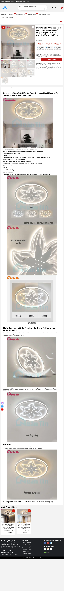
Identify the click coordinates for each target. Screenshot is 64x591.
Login (54, 7)
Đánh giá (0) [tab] (26, 87)
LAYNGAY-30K (41, 48)
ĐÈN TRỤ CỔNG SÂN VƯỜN (7, 17)
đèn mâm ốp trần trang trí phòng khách (48, 67)
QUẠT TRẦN (12, 14)
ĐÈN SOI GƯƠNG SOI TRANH (44, 14)
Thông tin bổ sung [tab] (14, 87)
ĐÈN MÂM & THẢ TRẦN (21, 14)
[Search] (46, 9)
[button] (61, 22)
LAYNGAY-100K (58, 48)
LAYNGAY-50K (49, 48)
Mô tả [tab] (4, 87)
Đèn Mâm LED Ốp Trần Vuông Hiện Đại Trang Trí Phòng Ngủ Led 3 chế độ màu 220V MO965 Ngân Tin (8, 527)
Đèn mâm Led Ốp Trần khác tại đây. (40, 502)
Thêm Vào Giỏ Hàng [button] (9, 522)
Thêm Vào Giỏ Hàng (52, 59)
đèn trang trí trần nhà (47, 68)
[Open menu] (62, 7)
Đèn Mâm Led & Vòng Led (53, 63)
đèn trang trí (40, 68)
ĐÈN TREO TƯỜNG (32, 14)
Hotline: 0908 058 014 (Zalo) (23, 1)
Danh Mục (3, 14)
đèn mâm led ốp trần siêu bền (46, 66)
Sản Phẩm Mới (44, 63)
